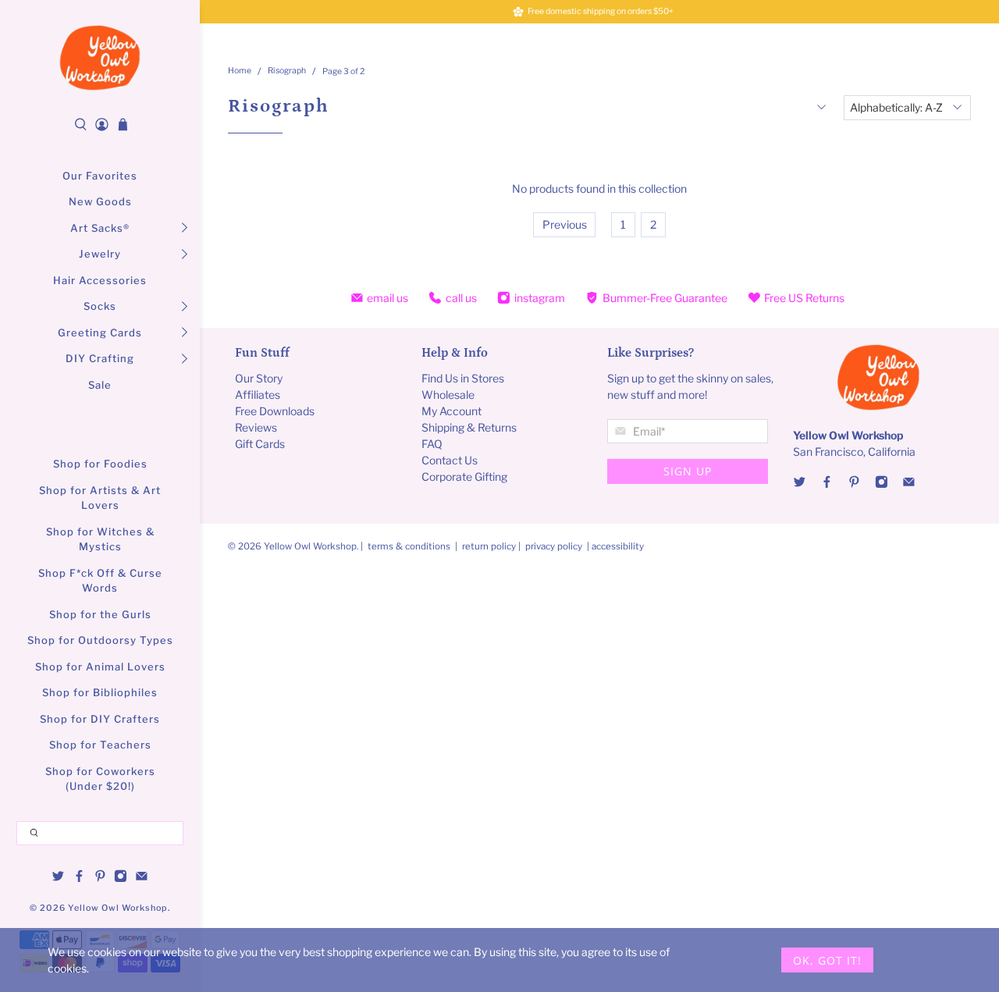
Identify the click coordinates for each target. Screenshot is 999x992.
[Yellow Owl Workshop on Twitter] (58, 878)
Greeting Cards (100, 332)
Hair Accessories (100, 280)
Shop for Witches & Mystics (100, 539)
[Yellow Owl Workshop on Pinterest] (100, 878)
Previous (564, 224)
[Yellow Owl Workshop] (99, 57)
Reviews (256, 427)
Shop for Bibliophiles (100, 692)
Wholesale (448, 394)
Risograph (287, 71)
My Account (451, 411)
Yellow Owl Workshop (118, 908)
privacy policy (553, 546)
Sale (100, 385)
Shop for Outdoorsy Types (100, 640)
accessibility (618, 546)
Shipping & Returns (469, 427)
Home (239, 71)
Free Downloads (275, 411)
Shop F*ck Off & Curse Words (100, 581)
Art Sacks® (100, 228)
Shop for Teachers (100, 744)
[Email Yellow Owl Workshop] (141, 878)
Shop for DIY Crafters (100, 719)
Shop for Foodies (100, 463)
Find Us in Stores (462, 378)
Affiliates (257, 394)
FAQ (432, 443)
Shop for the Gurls (100, 614)
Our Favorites (99, 175)
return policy (490, 546)
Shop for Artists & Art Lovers (100, 498)
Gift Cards (260, 443)
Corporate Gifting (464, 476)
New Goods (100, 201)
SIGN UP (687, 471)
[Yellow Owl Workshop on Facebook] (79, 878)
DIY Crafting (100, 358)
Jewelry (100, 253)
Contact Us (449, 460)
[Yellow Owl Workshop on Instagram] (120, 878)
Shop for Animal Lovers (100, 666)
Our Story (259, 378)
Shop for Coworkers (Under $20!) (100, 779)
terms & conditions (409, 546)
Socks (100, 306)
